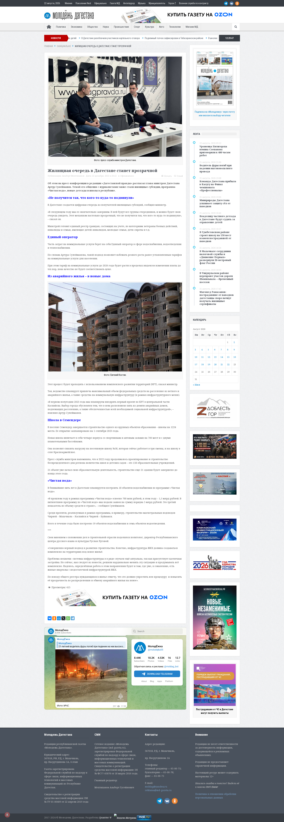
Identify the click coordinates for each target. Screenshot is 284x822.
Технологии (175, 26)
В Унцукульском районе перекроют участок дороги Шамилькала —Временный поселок (216, 277)
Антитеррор (129, 3)
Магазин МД (192, 26)
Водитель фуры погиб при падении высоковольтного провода (216, 168)
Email (180, 176)
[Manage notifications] (7, 814)
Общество (92, 26)
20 (215, 364)
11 (202, 357)
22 (228, 364)
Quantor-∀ (105, 817)
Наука (106, 26)
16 (235, 357)
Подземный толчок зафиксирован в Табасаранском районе (102, 38)
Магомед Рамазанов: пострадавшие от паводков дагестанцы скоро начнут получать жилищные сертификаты (217, 298)
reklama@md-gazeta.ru (158, 790)
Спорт (137, 26)
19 (209, 364)
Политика (61, 26)
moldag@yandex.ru (156, 786)
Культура (149, 26)
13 (215, 357)
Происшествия (121, 26)
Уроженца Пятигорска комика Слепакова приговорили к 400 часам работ (215, 151)
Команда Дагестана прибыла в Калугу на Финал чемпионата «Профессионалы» (218, 186)
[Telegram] (73, 618)
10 (196, 357)
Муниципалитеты (157, 3)
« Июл (196, 384)
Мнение (68, 3)
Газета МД (115, 3)
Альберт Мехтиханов (73, 175)
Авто (161, 26)
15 (228, 357)
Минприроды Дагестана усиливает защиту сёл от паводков (215, 203)
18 (202, 364)
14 (222, 357)
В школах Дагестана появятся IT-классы (155, 38)
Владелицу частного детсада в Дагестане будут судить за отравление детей (218, 219)
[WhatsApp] (68, 618)
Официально (100, 3)
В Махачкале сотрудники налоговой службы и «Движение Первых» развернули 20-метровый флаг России (215, 257)
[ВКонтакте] (50, 618)
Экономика (76, 26)
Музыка (141, 3)
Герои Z (172, 3)
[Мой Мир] (59, 618)
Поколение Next (83, 3)
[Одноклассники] (54, 618)
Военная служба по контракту (193, 3)
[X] (63, 618)
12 (209, 357)
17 (196, 364)
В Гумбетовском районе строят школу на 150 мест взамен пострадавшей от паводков (215, 237)
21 (222, 364)
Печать (168, 176)
